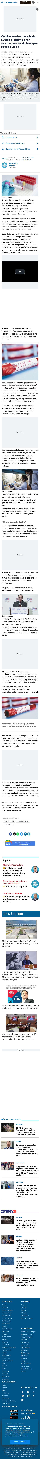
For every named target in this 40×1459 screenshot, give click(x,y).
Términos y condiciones (16, 1445)
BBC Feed (8, 824)
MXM (3, 1363)
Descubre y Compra (28, 1332)
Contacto (29, 1445)
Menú (4, 1368)
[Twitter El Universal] (34, 1392)
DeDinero (24, 1355)
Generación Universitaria (25, 1346)
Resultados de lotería (26, 1370)
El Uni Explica (7, 1318)
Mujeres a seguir (8, 1310)
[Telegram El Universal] (22, 1392)
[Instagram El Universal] (28, 1396)
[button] (25, 2)
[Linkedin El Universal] (22, 1400)
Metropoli (5, 1331)
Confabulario (6, 1355)
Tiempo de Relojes (8, 1401)
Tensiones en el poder (16, 886)
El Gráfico (25, 1350)
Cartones (5, 1342)
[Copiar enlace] (25, 834)
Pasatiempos (26, 1363)
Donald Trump (7, 1329)
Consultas (5, 1379)
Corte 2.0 (5, 1307)
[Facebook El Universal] (28, 1392)
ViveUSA (24, 1358)
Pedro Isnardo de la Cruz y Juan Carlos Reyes (15, 882)
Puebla (23, 1310)
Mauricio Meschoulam (13, 865)
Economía (5, 1344)
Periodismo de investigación (7, 1314)
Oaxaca (24, 1307)
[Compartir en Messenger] (21, 834)
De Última (5, 1393)
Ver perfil (12, 167)
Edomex (24, 1305)
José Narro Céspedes (12, 893)
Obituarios (25, 1342)
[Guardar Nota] (28, 834)
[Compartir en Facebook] (10, 834)
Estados (5, 1334)
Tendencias (6, 1358)
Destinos (5, 1374)
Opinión (7, 860)
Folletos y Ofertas (27, 1334)
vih (6, 821)
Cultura (4, 1352)
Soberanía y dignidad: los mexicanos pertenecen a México (16, 899)
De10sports (25, 1353)
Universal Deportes (9, 1347)
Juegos (23, 1361)
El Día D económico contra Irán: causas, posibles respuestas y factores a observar (14, 872)
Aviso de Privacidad (20, 1436)
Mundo (4, 159)
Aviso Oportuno (26, 1337)
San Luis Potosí (26, 1318)
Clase (4, 1385)
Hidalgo (24, 1313)
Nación (4, 1305)
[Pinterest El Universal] (34, 1396)
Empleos (24, 1339)
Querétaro (25, 1315)
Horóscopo (25, 1366)
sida (12, 821)
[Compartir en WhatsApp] (17, 834)
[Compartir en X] (14, 834)
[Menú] (37, 2)
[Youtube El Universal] (22, 1396)
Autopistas (5, 1376)
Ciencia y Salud (7, 1360)
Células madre (22, 821)
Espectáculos (7, 1350)
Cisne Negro (6, 1403)
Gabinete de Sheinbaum (6, 1322)
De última (5, 1371)
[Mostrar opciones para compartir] (37, 9)
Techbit (4, 1366)
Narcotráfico (6, 1337)
